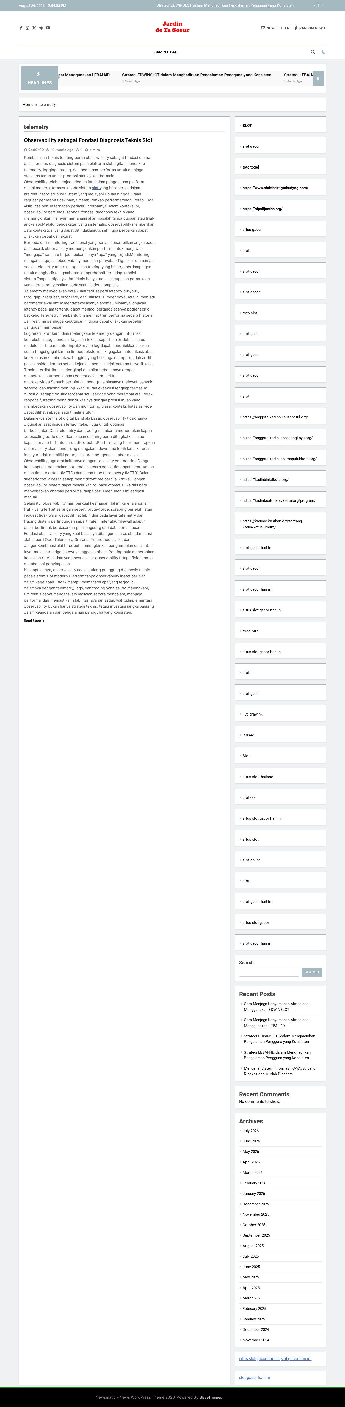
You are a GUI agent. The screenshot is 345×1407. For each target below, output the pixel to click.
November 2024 (256, 1340)
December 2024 (256, 1329)
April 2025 (251, 1287)
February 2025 (254, 1308)
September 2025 (256, 1235)
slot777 (249, 797)
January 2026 (254, 1193)
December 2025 (256, 1204)
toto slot (250, 313)
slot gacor (251, 271)
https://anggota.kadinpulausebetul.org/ (275, 417)
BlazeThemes (211, 1397)
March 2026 (252, 1172)
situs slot (251, 839)
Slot (246, 756)
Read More (32, 620)
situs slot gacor (256, 922)
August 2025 (253, 1246)
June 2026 (251, 1141)
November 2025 (256, 1214)
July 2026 (251, 1131)
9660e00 (36, 149)
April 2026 (251, 1162)
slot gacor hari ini (257, 547)
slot (96, 187)
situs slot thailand (258, 777)
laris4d (248, 735)
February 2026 (254, 1183)
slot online (252, 860)
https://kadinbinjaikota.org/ (266, 479)
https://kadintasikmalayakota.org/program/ (279, 500)
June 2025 (251, 1267)
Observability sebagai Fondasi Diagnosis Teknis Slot (88, 140)
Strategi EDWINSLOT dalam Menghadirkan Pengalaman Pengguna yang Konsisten (225, 6)
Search (246, 962)
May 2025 (251, 1277)
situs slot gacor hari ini (262, 610)
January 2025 (254, 1319)
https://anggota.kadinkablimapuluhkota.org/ (280, 459)
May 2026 (251, 1151)
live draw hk (253, 714)
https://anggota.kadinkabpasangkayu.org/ (278, 438)
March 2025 (252, 1298)
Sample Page (166, 52)
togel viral (251, 631)
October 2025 (254, 1225)
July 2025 (251, 1256)
